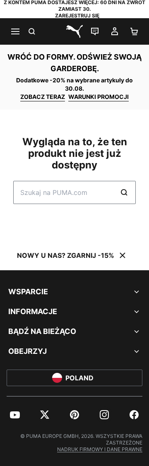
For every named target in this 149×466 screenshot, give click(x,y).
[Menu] (15, 31)
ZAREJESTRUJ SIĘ (77, 15)
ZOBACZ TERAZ (42, 96)
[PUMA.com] (74, 31)
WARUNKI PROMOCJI (98, 96)
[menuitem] (15, 414)
